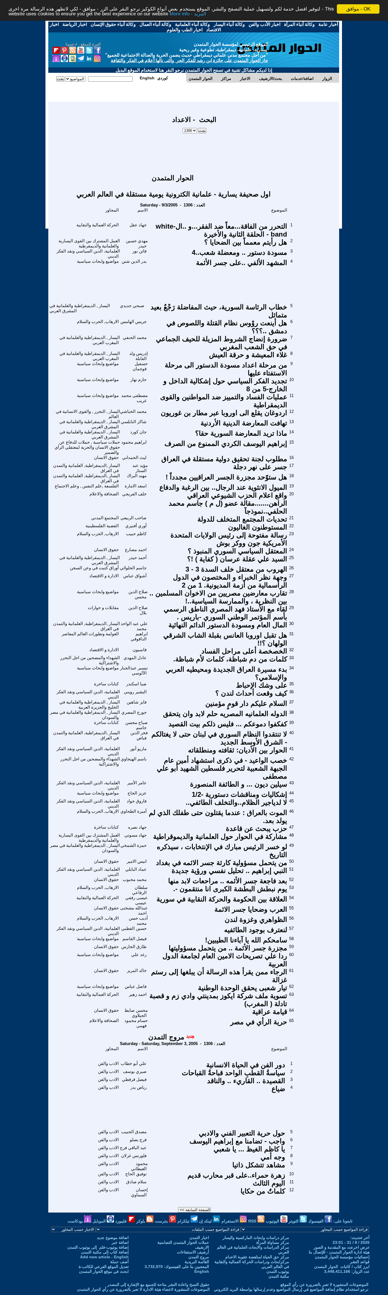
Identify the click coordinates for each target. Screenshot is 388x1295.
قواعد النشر (360, 1261)
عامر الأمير (137, 782)
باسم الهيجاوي (134, 758)
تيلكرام (184, 1221)
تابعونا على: (342, 1221)
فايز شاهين (137, 702)
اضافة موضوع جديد (113, 1237)
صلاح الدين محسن (138, 594)
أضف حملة (119, 1261)
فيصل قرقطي (134, 1079)
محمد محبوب (135, 879)
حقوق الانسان (106, 457)
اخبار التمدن (199, 1237)
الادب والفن (108, 1063)
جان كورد (138, 431)
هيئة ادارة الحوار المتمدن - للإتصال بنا (339, 1252)
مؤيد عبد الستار (140, 468)
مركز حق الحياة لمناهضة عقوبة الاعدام (257, 1257)
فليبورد (121, 1221)
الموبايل (100, 1221)
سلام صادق (136, 1181)
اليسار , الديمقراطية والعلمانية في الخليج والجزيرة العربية (89, 704)
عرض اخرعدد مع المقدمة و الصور (342, 1247)
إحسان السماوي (139, 1192)
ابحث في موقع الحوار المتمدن (104, 1271)
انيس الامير (137, 861)
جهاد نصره (137, 827)
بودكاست (76, 1221)
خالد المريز (137, 970)
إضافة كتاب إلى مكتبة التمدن (105, 1252)
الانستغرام (231, 1221)
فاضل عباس (136, 986)
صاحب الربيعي (133, 517)
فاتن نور (139, 251)
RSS (252, 1221)
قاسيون (140, 649)
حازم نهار (138, 379)
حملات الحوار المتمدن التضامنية (183, 1242)
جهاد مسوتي (135, 835)
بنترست (162, 1221)
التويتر (294, 1221)
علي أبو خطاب (134, 1063)
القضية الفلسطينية (102, 525)
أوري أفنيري (136, 525)
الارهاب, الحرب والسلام (98, 321)
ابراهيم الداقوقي (139, 636)
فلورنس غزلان (134, 1155)
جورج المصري (134, 712)
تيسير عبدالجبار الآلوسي (134, 670)
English (201, 1271)
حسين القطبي (134, 928)
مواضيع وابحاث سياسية (98, 261)
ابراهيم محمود (134, 442)
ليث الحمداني (134, 457)
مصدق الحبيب (134, 1131)
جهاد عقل (138, 224)
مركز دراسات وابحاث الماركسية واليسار (256, 1237)
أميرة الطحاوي (133, 811)
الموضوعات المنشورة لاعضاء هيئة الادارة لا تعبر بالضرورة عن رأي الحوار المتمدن (143, 1289)
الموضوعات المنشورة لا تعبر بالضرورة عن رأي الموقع (324, 1284)
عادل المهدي (135, 657)
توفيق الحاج (136, 1173)
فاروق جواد (137, 800)
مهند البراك (137, 475)
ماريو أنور (138, 748)
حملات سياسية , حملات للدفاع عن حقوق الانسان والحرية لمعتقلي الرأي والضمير (87, 447)
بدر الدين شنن (134, 261)
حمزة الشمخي (133, 845)
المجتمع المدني (105, 517)
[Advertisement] (194, 151)
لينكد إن (206, 1221)
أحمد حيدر (138, 557)
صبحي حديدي (132, 305)
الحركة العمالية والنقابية (97, 224)
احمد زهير (138, 994)
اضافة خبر (120, 1242)
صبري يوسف (135, 1071)
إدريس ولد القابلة (138, 356)
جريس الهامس (133, 321)
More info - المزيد (188, 14)
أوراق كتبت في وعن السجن (94, 567)
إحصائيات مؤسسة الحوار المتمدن (342, 1257)
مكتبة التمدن (278, 1276)
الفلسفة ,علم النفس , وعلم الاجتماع (87, 485)
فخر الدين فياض (139, 735)
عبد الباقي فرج (133, 1147)
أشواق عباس (135, 575)
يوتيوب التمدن (277, 1271)
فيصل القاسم (134, 938)
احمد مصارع (136, 549)
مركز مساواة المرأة (272, 1242)
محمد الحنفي (135, 337)
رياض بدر (138, 1087)
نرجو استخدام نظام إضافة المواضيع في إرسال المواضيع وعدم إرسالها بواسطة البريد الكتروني (291, 1289)
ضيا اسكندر (136, 683)
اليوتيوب (273, 1221)
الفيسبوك (316, 1221)
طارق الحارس (134, 946)
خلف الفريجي (134, 493)
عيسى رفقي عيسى (136, 900)
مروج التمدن (166, 1037)
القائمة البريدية (197, 1261)
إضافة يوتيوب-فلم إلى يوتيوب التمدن (98, 1247)
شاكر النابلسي (134, 421)
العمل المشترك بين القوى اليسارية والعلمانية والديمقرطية (89, 243)
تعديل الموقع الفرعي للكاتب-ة (104, 1266)
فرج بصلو (138, 1139)
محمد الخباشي (133, 411)
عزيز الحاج (137, 793)
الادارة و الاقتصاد (104, 575)
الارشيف (202, 1247)
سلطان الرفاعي (140, 890)
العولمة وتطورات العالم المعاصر (90, 633)
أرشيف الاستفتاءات (193, 1252)
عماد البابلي (136, 869)
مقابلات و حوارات (103, 607)
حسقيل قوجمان (140, 366)
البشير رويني (135, 691)
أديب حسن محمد (138, 921)
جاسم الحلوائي (133, 567)
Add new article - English (104, 1257)
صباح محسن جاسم (136, 725)
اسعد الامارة (136, 485)
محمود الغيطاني (139, 1166)
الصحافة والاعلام (104, 493)
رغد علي (139, 954)
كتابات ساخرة (106, 683)
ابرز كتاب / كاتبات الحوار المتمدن (342, 1266)
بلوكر (141, 1221)
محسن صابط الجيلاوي (136, 1013)
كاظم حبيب (136, 533)
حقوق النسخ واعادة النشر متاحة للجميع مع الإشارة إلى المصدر (158, 1284)
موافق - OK (358, 9)
